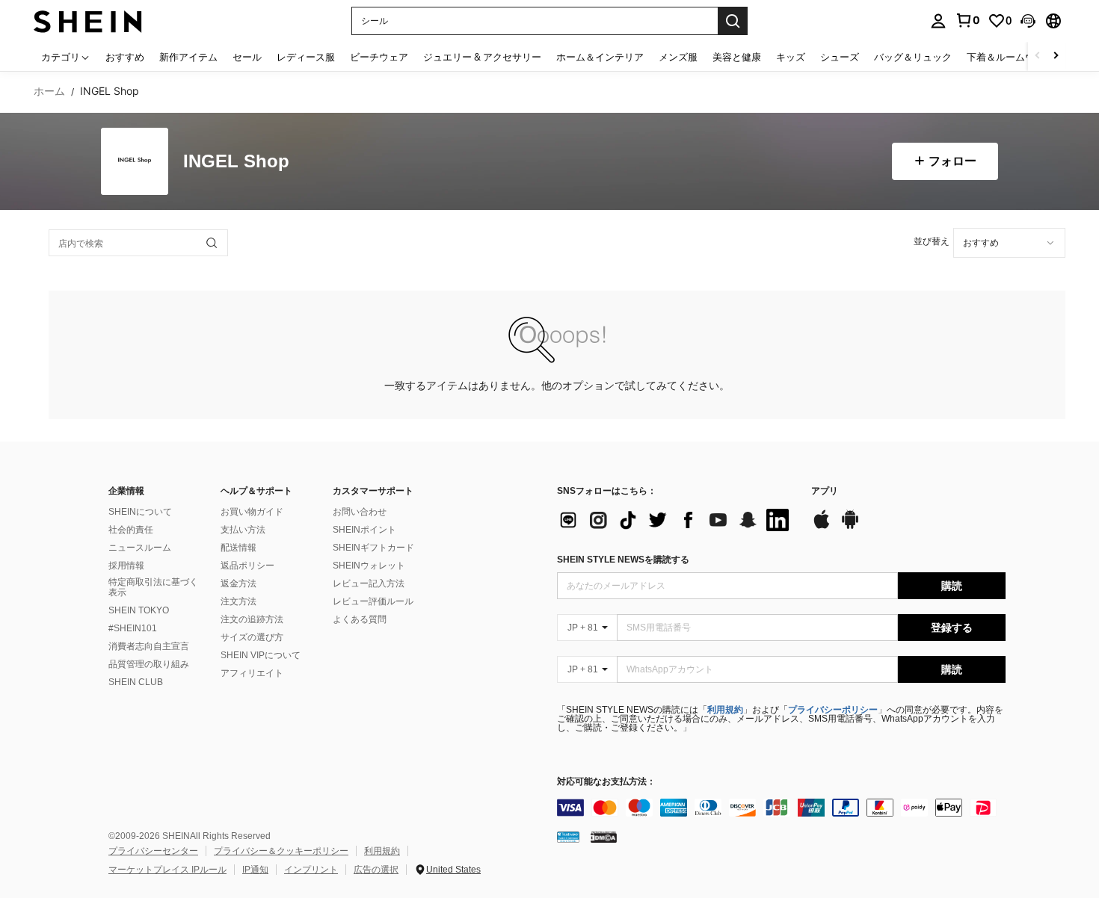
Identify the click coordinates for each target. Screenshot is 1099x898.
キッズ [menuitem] (790, 57)
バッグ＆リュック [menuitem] (913, 57)
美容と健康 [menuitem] (736, 57)
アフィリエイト (252, 673)
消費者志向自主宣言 (148, 646)
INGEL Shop (236, 161)
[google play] (850, 526)
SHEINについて (140, 512)
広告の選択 (376, 869)
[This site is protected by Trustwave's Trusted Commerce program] (568, 837)
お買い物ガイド (252, 512)
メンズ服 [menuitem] (678, 57)
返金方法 (238, 583)
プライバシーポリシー (833, 710)
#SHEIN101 (132, 628)
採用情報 (126, 565)
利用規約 (725, 710)
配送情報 (238, 547)
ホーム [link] (49, 91)
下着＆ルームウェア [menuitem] (1010, 57)
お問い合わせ (360, 512)
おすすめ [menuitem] (124, 57)
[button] (1028, 21)
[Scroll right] (1055, 56)
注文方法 (238, 601)
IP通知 (255, 869)
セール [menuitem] (247, 57)
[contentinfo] (781, 808)
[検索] (733, 21)
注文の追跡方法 (252, 619)
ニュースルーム (139, 547)
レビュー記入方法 (368, 583)
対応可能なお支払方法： (606, 782)
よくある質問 (360, 619)
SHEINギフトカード (373, 547)
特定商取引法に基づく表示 (153, 587)
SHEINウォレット (369, 565)
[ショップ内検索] (211, 243)
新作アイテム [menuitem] (188, 57)
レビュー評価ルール (373, 601)
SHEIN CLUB (135, 682)
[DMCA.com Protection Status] (604, 837)
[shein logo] (88, 20)
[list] (676, 520)
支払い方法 (243, 529)
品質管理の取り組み (148, 664)
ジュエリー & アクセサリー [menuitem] (482, 57)
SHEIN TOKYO (138, 610)
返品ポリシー (247, 565)
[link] (967, 20)
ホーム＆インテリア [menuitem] (600, 57)
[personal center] (938, 21)
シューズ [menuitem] (839, 57)
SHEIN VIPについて (261, 655)
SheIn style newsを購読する (623, 559)
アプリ (824, 491)
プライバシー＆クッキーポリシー (281, 851)
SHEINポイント (364, 529)
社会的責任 (130, 529)
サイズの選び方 (252, 637)
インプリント (311, 869)
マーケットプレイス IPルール (167, 869)
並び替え (931, 241)
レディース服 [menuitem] (306, 57)
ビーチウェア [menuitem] (379, 57)
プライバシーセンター (153, 851)
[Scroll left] (1037, 56)
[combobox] (1009, 243)
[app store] (821, 526)
